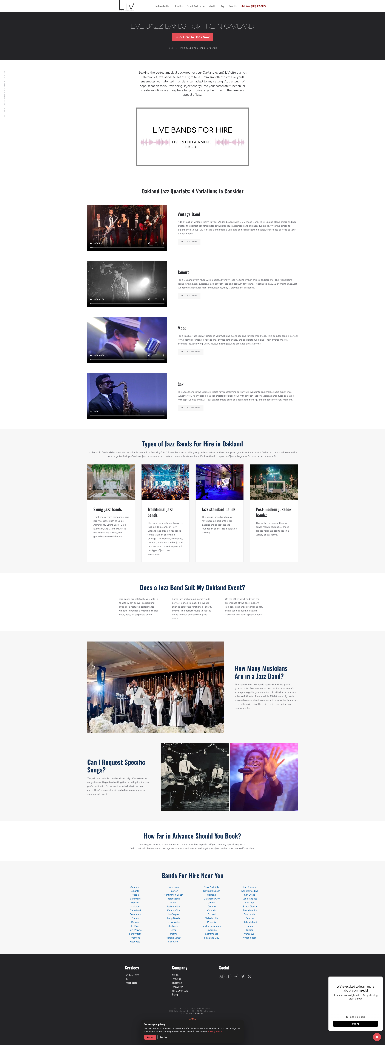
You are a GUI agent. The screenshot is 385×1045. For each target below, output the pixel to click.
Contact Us (233, 6)
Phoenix (211, 922)
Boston (135, 902)
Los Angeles (173, 922)
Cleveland (135, 910)
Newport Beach (211, 891)
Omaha (211, 902)
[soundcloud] (235, 976)
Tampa (249, 926)
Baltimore (135, 898)
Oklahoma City (212, 898)
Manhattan (173, 926)
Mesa (173, 930)
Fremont (135, 937)
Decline (163, 1037)
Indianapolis (173, 898)
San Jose (249, 902)
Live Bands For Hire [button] (162, 6)
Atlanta (135, 891)
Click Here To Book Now (192, 37)
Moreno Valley (173, 937)
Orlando (211, 910)
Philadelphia (211, 918)
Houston (173, 891)
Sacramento (211, 934)
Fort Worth (135, 934)
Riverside (211, 930)
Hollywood (173, 887)
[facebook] (228, 976)
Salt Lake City (211, 937)
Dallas (135, 918)
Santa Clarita (250, 906)
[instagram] (222, 976)
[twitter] (249, 976)
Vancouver (249, 934)
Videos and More (190, 351)
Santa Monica (250, 910)
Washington (249, 937)
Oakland (211, 894)
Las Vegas (173, 914)
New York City (211, 887)
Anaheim (135, 887)
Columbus (135, 914)
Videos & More (189, 241)
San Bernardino (249, 891)
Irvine (173, 902)
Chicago (135, 906)
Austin (135, 894)
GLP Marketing (197, 1013)
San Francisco (249, 898)
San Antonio (249, 887)
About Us (212, 6)
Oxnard (212, 914)
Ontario (212, 906)
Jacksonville (173, 906)
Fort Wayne (135, 930)
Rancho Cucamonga (211, 926)
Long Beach (173, 918)
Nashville (173, 941)
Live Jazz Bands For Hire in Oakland (192, 26)
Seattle (250, 918)
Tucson (250, 930)
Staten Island (250, 922)
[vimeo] (242, 976)
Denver (135, 922)
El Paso (135, 926)
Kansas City (173, 910)
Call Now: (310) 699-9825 (254, 6)
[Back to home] (126, 6)
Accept (150, 1037)
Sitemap (175, 994)
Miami (173, 934)
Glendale (135, 941)
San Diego (249, 894)
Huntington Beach (173, 894)
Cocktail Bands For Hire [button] (196, 6)
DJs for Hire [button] (178, 6)
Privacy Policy (215, 1031)
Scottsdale (250, 914)
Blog (222, 6)
